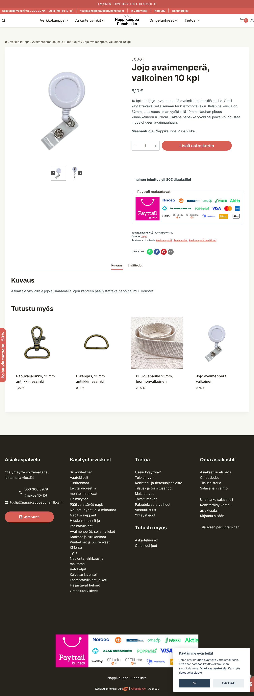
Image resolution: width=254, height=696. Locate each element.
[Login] (252, 20)
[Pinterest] (164, 252)
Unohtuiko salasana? (216, 500)
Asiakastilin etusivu (215, 472)
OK (194, 683)
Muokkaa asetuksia (213, 668)
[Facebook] (157, 252)
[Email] (171, 252)
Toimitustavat (146, 499)
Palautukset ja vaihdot (152, 505)
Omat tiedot (209, 478)
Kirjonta (76, 548)
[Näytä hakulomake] (3, 20)
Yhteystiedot (145, 515)
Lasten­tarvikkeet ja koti (88, 580)
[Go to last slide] (53, 173)
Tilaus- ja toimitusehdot (154, 488)
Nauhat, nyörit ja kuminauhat (93, 510)
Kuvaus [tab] (117, 265)
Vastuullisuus (145, 510)
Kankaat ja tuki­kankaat (88, 537)
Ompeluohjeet (146, 546)
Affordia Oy (138, 688)
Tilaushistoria (210, 483)
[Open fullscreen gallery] (118, 160)
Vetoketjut (78, 569)
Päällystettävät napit (86, 505)
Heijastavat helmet (85, 585)
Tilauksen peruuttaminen (220, 527)
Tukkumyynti (145, 478)
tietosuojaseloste (190, 672)
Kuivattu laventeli (83, 575)
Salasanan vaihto (214, 488)
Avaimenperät (164, 240)
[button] (58, 173)
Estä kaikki (228, 683)
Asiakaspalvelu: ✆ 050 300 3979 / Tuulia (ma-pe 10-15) (37, 10)
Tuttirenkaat (79, 483)
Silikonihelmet (81, 472)
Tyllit (73, 553)
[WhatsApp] (150, 252)
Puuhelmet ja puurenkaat (90, 542)
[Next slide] (80, 173)
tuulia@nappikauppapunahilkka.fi (102, 10)
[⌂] (6, 41)
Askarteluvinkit (147, 540)
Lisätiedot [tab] (135, 265)
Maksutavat (144, 494)
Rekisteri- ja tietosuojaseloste (158, 483)
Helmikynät (79, 499)
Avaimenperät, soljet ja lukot (92, 532)
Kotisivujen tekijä (105, 688)
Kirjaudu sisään (212, 516)
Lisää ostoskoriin (196, 145)
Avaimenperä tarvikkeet (202, 240)
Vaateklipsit (79, 478)
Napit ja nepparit (83, 515)
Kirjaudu (159, 10)
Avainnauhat (180, 240)
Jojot (138, 59)
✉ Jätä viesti (139, 10)
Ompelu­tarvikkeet (84, 591)
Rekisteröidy (180, 10)
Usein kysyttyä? (148, 472)
